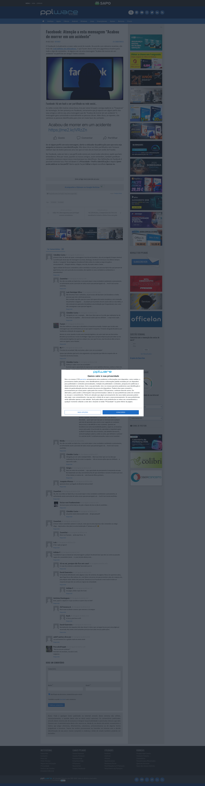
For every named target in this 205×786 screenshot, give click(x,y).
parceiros (83, 379)
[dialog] (102, 393)
